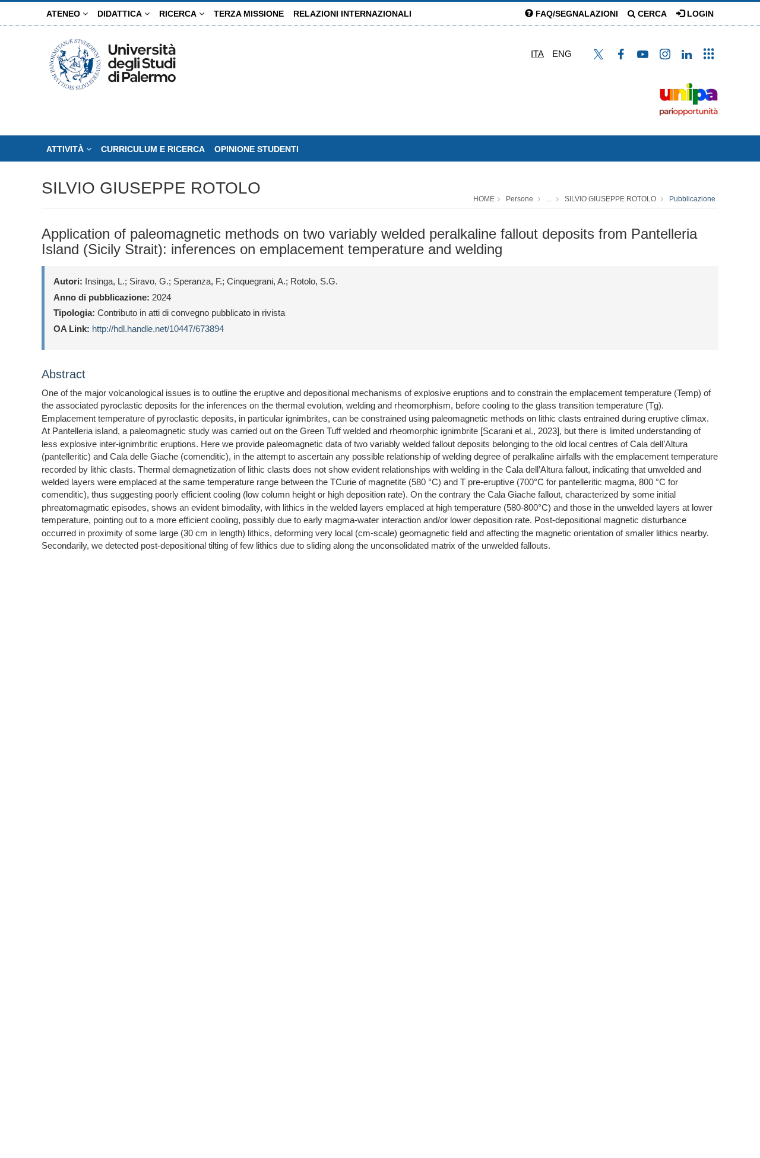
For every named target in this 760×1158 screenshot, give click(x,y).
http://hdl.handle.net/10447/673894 (158, 329)
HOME (484, 199)
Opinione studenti (256, 149)
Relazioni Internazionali (352, 13)
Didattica (120, 13)
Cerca (651, 13)
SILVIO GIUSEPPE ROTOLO (151, 188)
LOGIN (699, 13)
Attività (66, 149)
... (549, 199)
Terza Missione (249, 13)
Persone (519, 199)
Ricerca (179, 13)
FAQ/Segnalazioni (575, 13)
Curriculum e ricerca (153, 149)
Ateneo (64, 13)
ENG (562, 54)
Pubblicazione (692, 199)
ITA (537, 54)
